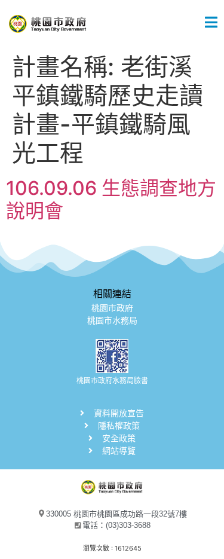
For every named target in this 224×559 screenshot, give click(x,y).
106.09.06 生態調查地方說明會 (111, 199)
